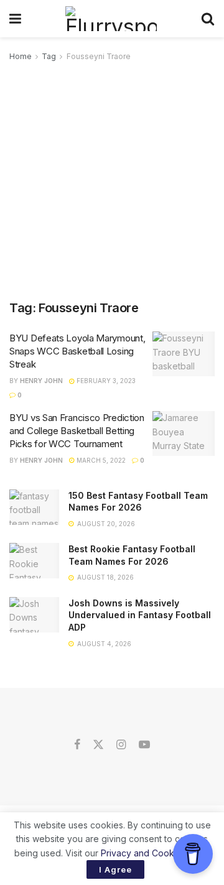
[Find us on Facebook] (77, 745)
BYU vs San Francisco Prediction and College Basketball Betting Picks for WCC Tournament (76, 431)
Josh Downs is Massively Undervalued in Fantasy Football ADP (139, 615)
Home (20, 56)
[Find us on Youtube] (144, 745)
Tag (49, 56)
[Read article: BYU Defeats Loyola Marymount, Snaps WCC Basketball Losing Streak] (183, 353)
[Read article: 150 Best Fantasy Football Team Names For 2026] (34, 507)
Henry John (41, 380)
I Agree (115, 869)
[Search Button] (208, 18)
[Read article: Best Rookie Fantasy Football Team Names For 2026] (34, 560)
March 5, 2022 (100, 460)
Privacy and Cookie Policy (154, 853)
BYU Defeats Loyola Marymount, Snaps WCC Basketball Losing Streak (77, 351)
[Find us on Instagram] (121, 745)
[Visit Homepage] (111, 18)
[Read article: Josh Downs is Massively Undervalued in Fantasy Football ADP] (34, 614)
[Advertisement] (112, 182)
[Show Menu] (15, 18)
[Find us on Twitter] (98, 745)
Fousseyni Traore (99, 56)
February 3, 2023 (105, 380)
